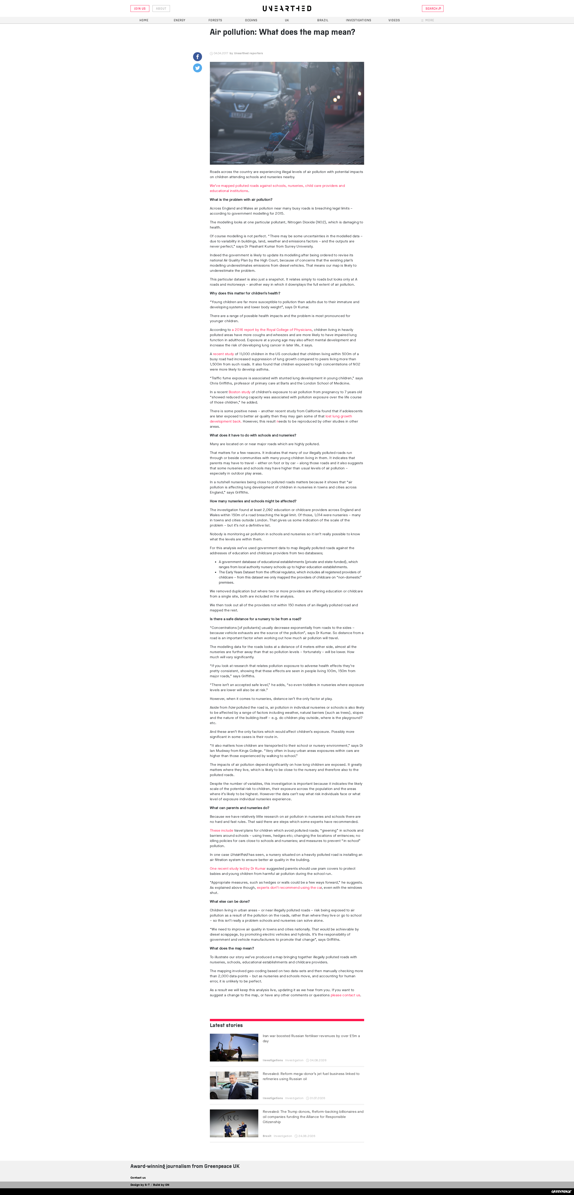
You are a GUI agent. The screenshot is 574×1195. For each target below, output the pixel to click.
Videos (394, 20)
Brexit (267, 1136)
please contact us (345, 995)
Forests (215, 20)
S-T (147, 1185)
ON (167, 1185)
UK (287, 20)
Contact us (138, 1178)
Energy (179, 20)
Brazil (322, 20)
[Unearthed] (287, 8)
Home (143, 20)
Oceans (251, 20)
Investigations (358, 20)
